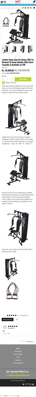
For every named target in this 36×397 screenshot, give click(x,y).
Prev (16, 56)
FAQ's (18, 357)
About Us (18, 348)
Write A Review (7, 319)
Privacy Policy (18, 351)
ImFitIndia (16, 380)
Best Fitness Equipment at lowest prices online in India (16, 8)
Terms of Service (18, 354)
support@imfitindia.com (18, 375)
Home (2, 8)
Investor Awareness (18, 363)
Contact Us (18, 360)
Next (20, 56)
